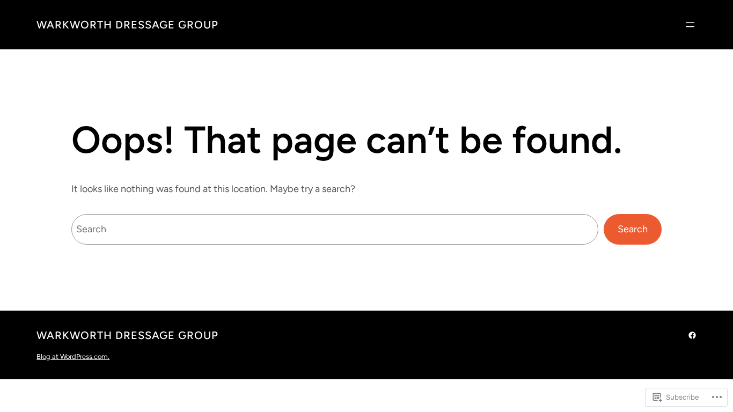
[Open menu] (690, 24)
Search (633, 229)
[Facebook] (692, 335)
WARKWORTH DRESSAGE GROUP (127, 24)
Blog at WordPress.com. (72, 356)
